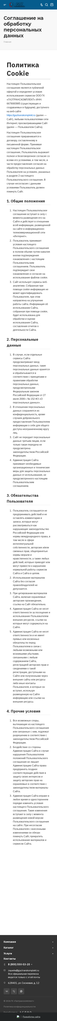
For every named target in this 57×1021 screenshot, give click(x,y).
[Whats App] (21, 991)
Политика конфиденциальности (20, 1006)
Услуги (8, 953)
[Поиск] (46, 4)
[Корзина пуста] (51, 4)
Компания (10, 941)
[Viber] (14, 991)
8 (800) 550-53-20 (19, 964)
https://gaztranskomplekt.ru (21, 115)
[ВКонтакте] (7, 991)
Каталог (9, 947)
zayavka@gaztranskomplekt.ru (23, 970)
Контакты (10, 958)
